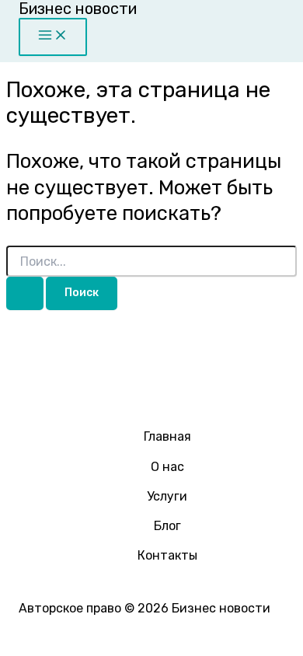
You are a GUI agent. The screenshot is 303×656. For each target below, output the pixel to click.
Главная (167, 436)
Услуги (167, 496)
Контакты (167, 555)
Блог (167, 525)
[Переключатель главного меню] (53, 37)
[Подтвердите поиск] (25, 293)
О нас (167, 466)
